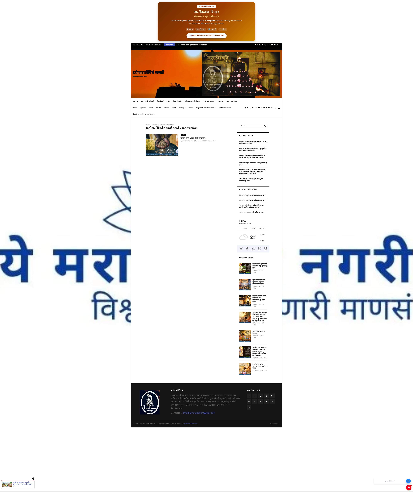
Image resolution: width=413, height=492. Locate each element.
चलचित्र (181, 108)
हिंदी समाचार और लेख (225, 108)
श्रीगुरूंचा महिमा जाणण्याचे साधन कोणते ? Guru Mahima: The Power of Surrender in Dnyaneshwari (260, 316)
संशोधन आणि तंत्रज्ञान (209, 101)
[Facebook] (246, 107)
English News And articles (206, 108)
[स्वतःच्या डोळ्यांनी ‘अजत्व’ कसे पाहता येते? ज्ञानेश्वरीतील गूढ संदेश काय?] (245, 300)
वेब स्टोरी (166, 108)
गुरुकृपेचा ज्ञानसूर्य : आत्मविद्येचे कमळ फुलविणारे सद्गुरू (260, 366)
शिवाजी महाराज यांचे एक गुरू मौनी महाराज (144, 114)
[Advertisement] (64, 459)
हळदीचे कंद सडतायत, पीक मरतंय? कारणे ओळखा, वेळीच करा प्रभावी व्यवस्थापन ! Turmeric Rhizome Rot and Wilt (252, 172)
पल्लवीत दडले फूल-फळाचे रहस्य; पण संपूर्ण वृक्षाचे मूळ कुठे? (260, 266)
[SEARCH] (265, 126)
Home (147, 124)
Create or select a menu (153, 45)
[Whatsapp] (272, 107)
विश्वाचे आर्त (160, 101)
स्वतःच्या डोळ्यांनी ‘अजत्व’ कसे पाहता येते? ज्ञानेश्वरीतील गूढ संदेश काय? (260, 299)
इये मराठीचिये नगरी (148, 73)
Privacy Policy (274, 423)
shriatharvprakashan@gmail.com (199, 413)
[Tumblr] (262, 107)
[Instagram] (251, 107)
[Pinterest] (253, 107)
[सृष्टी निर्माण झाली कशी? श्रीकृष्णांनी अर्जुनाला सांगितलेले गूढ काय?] (245, 284)
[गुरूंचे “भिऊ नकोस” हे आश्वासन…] (245, 336)
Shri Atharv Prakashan (190, 423)
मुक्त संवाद (143, 108)
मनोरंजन (135, 108)
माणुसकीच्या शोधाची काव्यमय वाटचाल (255, 195)
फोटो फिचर (183, 135)
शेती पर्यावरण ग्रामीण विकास (192, 101)
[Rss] (269, 107)
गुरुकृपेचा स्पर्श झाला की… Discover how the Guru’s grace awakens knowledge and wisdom (260, 351)
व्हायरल (191, 108)
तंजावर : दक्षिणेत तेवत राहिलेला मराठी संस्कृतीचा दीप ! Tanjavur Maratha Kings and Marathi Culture (208, 45)
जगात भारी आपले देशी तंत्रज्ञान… (193, 138)
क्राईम (174, 108)
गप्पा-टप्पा (220, 101)
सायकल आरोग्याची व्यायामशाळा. (255, 212)
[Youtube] (264, 107)
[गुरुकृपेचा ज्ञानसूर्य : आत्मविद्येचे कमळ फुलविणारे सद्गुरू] (245, 369)
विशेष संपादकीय (177, 101)
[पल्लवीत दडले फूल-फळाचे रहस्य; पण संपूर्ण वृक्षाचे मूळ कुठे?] (245, 268)
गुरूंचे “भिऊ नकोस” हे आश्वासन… (259, 332)
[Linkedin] (259, 107)
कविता (151, 108)
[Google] (256, 107)
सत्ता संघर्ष (158, 108)
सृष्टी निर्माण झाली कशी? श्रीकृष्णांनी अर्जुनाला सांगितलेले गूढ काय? (259, 282)
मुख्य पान (135, 101)
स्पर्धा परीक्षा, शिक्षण (232, 101)
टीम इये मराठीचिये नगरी (187, 141)
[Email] (267, 107)
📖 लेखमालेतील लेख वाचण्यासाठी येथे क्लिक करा (207, 36)
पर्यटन (168, 101)
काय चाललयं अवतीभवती (147, 101)
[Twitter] (248, 107)
